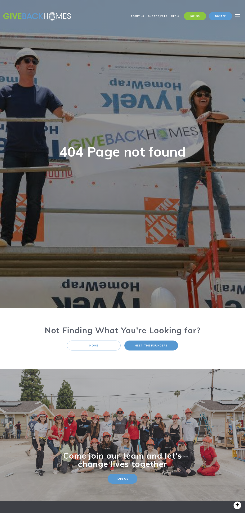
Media (175, 16)
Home (93, 345)
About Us (137, 16)
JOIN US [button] (123, 478)
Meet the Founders (151, 345)
